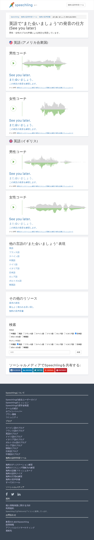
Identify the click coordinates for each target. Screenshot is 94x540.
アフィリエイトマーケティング (20, 527)
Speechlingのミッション (17, 402)
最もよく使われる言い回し (21, 307)
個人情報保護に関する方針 (18, 505)
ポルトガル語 (15, 281)
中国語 (12, 260)
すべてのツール (13, 482)
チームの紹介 (12, 408)
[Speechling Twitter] (14, 495)
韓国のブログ (12, 448)
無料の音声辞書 (44, 17)
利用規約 (10, 508)
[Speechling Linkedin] (20, 495)
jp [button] (35, 5)
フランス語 (14, 252)
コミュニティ (12, 417)
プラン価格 (11, 414)
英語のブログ (12, 433)
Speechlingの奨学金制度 (17, 405)
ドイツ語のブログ (14, 436)
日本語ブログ (12, 451)
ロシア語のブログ (14, 445)
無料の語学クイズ (14, 473)
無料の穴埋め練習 (14, 476)
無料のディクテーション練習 (19, 464)
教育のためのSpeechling (17, 522)
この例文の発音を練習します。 (23, 83)
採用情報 (10, 524)
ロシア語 (13, 276)
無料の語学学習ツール (76, 5)
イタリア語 (14, 268)
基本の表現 (14, 303)
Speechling (15, 17)
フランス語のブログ (15, 430)
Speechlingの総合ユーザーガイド (21, 399)
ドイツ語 (13, 264)
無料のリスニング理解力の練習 (20, 467)
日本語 (12, 272)
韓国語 (12, 285)
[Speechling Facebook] (8, 495)
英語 (11, 248)
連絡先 (9, 530)
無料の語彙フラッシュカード (19, 470)
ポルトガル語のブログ (16, 442)
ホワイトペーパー (14, 411)
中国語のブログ (13, 454)
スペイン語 (14, 256)
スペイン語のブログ (15, 428)
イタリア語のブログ (15, 439)
